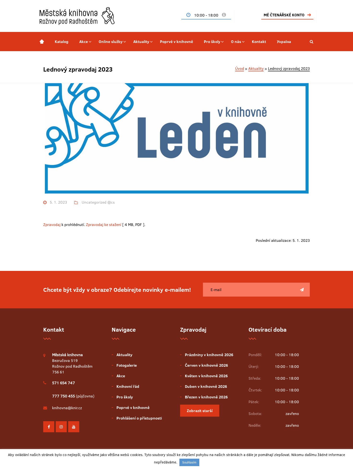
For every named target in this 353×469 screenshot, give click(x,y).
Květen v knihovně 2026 (206, 375)
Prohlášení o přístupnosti (139, 418)
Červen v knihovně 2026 (206, 365)
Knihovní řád (127, 386)
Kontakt (259, 41)
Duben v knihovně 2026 (206, 386)
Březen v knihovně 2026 (206, 397)
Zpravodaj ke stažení (103, 224)
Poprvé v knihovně (176, 41)
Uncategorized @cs (98, 202)
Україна (284, 41)
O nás (236, 41)
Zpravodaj (52, 224)
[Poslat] (302, 290)
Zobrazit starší (200, 410)
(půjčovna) (73, 396)
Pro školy (212, 41)
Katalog (61, 41)
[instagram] (61, 426)
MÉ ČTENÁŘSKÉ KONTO (284, 15)
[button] (311, 41)
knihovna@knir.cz (67, 407)
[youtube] (73, 426)
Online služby (110, 41)
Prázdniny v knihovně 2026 (209, 354)
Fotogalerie (126, 365)
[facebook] (48, 426)
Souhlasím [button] (189, 462)
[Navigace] (42, 41)
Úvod (239, 68)
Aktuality (141, 41)
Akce (83, 41)
